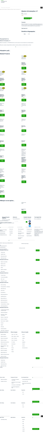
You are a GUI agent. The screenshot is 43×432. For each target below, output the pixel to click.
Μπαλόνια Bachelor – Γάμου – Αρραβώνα (5, 346)
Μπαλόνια (5, 9)
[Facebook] (30, 221)
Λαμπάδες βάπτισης (3, 296)
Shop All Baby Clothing (4, 419)
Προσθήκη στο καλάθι (27, 18)
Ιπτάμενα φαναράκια (3, 328)
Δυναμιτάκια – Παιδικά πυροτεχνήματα (4, 315)
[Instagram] (30, 224)
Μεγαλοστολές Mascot (4, 379)
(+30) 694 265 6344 (2, 233)
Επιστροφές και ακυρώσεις (20, 238)
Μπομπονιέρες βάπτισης (4, 294)
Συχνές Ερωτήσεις (29, 235)
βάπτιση (23, 334)
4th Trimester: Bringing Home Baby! (15, 387)
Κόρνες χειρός (3, 271)
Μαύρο (12, 349)
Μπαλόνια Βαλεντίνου (4, 352)
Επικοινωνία (11, 229)
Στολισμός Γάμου (3, 275)
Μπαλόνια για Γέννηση (4, 348)
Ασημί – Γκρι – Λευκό (14, 334)
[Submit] (26, 222)
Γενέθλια (23, 338)
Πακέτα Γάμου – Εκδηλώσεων (5, 330)
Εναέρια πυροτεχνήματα (4, 312)
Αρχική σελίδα (2, 9)
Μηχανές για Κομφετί (4, 269)
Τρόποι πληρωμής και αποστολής (21, 233)
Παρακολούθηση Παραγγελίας (29, 233)
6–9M (23, 425)
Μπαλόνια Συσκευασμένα (4, 338)
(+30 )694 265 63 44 (2, 247)
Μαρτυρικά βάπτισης (4, 298)
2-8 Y (23, 392)
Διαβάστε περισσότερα (23, 212)
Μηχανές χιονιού (3, 265)
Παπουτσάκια (2, 290)
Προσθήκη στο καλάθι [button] (23, 68)
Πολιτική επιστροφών (21, 235)
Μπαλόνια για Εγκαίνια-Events (5, 354)
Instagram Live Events (4, 381)
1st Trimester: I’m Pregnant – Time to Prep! (15, 380)
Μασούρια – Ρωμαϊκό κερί (4, 317)
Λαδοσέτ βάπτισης (3, 288)
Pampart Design (26, 243)
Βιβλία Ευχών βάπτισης (4, 300)
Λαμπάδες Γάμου (3, 254)
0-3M (23, 421)
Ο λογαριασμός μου (29, 229)
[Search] (41, 7)
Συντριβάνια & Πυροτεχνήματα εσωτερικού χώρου (5, 310)
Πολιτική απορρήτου (21, 229)
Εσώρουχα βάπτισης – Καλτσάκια (5, 286)
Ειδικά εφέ (2, 326)
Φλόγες (2, 267)
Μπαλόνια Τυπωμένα (4, 340)
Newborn (23, 419)
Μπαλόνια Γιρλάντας (3, 336)
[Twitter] (30, 226)
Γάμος (23, 340)
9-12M (23, 427)
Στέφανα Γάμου (3, 252)
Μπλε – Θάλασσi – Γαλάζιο (15, 336)
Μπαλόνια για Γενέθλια (4, 350)
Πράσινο (13, 351)
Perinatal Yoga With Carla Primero (26, 379)
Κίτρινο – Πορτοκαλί (14, 340)
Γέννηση (23, 336)
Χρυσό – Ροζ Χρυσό (14, 338)
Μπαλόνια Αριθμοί (3, 334)
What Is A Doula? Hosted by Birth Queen (26, 383)
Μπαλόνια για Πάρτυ (10, 9)
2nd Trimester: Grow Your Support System (16, 382)
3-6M (23, 423)
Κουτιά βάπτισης (3, 292)
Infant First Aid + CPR (25, 381)
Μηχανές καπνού (3, 263)
